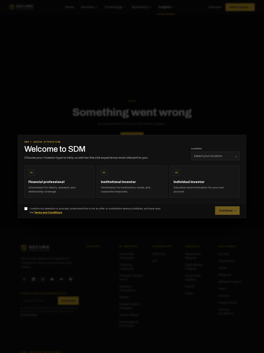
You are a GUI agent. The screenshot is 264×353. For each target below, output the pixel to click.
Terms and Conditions (48, 212)
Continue (227, 210)
